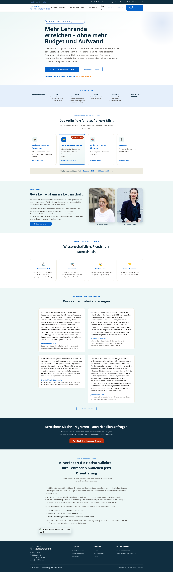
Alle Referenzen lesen (86, 409)
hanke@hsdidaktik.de (37, 560)
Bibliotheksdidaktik (77, 8)
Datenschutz (132, 568)
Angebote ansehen (91, 69)
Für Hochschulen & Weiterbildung (102, 2)
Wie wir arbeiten (99, 554)
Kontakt (96, 557)
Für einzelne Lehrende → (122, 2)
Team (96, 551)
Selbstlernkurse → (137, 2)
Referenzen (93, 8)
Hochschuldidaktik (58, 8)
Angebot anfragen (132, 8)
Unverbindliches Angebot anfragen (62, 69)
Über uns (102, 7)
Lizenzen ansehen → (68, 160)
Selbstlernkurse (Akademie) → (126, 554)
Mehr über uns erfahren (40, 224)
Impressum (122, 568)
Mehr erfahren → (38, 161)
